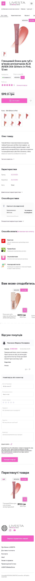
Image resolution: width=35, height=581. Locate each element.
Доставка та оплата (8, 550)
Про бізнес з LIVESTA (8, 547)
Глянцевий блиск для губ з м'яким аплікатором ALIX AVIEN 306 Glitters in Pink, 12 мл (9, 505)
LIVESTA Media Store (8, 567)
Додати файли (5, 444)
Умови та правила (7, 560)
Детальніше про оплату (25, 231)
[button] (3, 3)
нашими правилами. (7, 453)
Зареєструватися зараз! (17, 538)
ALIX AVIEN (14, 174)
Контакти (4, 554)
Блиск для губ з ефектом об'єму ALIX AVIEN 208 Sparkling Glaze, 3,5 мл (9, 316)
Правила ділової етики (8, 564)
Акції (3, 557)
